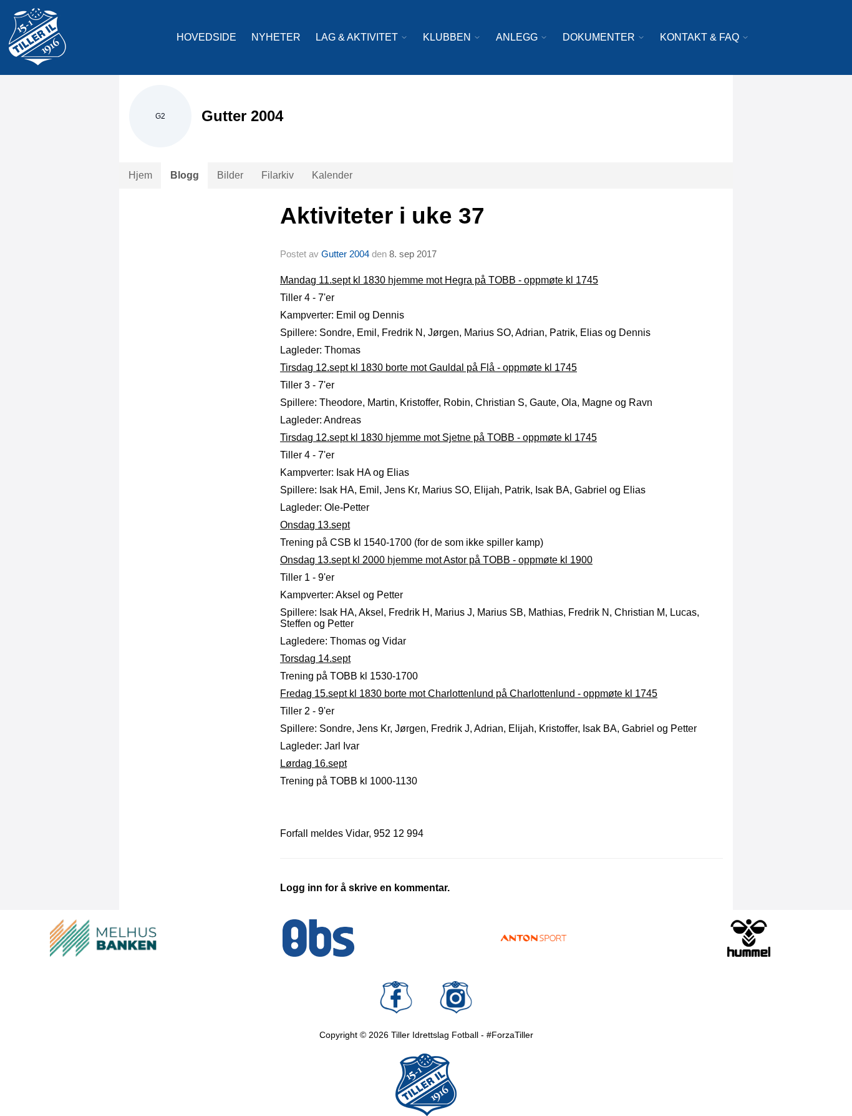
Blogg (184, 175)
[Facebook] (396, 997)
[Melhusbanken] (103, 938)
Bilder (230, 175)
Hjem (140, 175)
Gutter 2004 (345, 254)
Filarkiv (277, 175)
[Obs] (318, 938)
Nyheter (276, 37)
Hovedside (206, 37)
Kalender (332, 175)
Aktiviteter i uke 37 (382, 216)
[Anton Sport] (533, 938)
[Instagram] (456, 997)
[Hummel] (749, 938)
